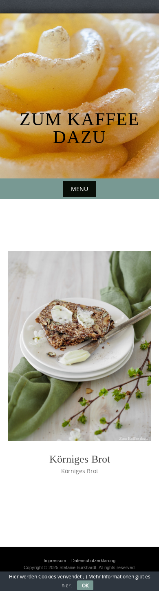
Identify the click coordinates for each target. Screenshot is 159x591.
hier (66, 585)
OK (85, 585)
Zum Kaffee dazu (80, 128)
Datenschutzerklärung (93, 560)
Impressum (55, 560)
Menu (79, 189)
